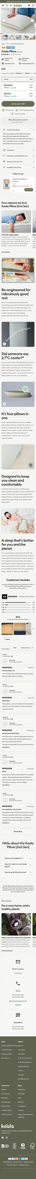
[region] (18, 629)
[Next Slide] (32, 629)
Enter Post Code (17, 122)
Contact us (18, 973)
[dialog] (3, 5)
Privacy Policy (17, 1162)
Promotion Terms (24, 1165)
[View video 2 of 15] (12, 37)
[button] (3, 5)
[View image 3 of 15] (19, 37)
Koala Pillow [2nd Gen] (15, 662)
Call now (18, 1005)
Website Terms (28, 1162)
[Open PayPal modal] (28, 73)
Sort (15, 648)
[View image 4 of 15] (26, 37)
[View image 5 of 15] (33, 37)
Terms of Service (12, 1165)
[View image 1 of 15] (5, 37)
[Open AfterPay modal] (20, 73)
